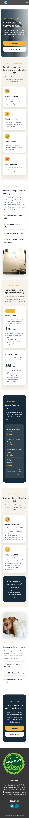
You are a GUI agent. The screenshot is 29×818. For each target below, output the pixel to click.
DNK (12, 815)
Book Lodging (14, 43)
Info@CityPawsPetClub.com (17, 787)
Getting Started (14, 734)
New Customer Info (14, 49)
